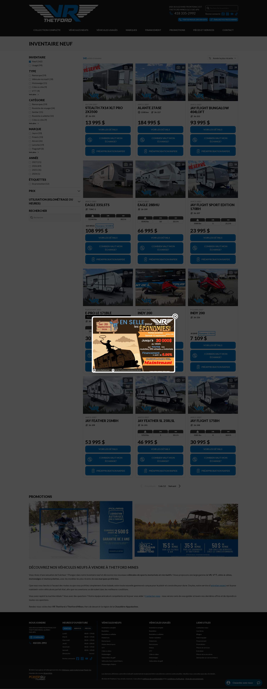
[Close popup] (175, 316)
